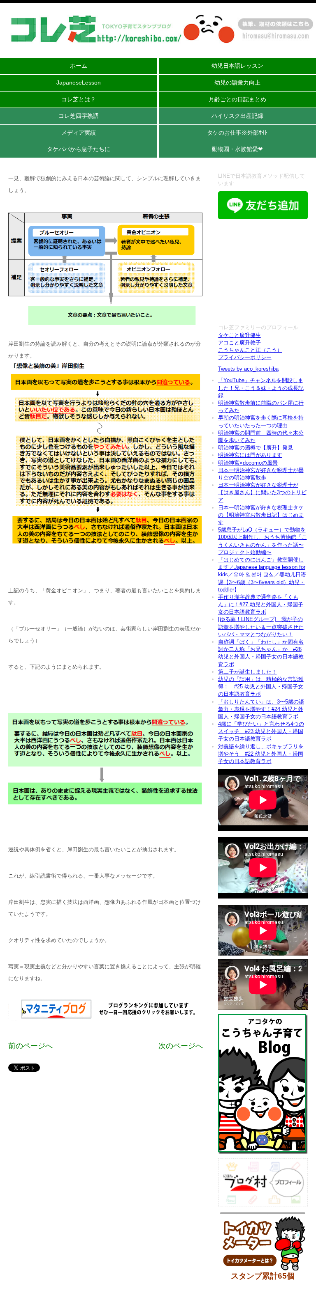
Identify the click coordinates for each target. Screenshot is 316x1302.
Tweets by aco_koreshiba (248, 369)
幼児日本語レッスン (237, 65)
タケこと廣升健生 (239, 335)
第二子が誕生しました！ (247, 672)
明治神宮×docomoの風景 (248, 463)
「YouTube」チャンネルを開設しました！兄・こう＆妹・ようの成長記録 (261, 387)
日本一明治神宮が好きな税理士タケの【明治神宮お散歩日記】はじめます (261, 514)
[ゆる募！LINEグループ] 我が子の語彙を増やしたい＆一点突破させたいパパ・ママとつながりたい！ (261, 626)
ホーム (78, 65)
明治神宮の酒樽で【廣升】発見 (255, 448)
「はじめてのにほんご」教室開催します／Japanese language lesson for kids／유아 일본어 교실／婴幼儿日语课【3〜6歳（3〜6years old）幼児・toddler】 (262, 575)
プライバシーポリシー (245, 357)
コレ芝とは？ (78, 99)
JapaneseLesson (78, 82)
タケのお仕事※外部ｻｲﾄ (237, 132)
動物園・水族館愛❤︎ (237, 149)
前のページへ (30, 1046)
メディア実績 (78, 132)
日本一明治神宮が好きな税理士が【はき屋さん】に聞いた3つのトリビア (262, 492)
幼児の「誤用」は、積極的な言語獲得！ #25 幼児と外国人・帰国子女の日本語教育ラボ (261, 686)
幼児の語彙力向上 (237, 82)
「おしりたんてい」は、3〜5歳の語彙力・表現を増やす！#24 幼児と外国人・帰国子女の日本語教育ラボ (261, 709)
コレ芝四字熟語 (78, 115)
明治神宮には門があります (250, 455)
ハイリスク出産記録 (237, 115)
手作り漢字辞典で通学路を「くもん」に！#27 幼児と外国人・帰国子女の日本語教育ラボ (260, 604)
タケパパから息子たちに (78, 149)
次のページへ (180, 1046)
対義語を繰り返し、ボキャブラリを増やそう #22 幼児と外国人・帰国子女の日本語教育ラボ (261, 753)
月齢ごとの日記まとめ (237, 99)
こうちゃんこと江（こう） (250, 350)
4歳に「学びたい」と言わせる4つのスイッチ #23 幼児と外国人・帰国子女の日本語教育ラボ (261, 731)
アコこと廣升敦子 (239, 342)
